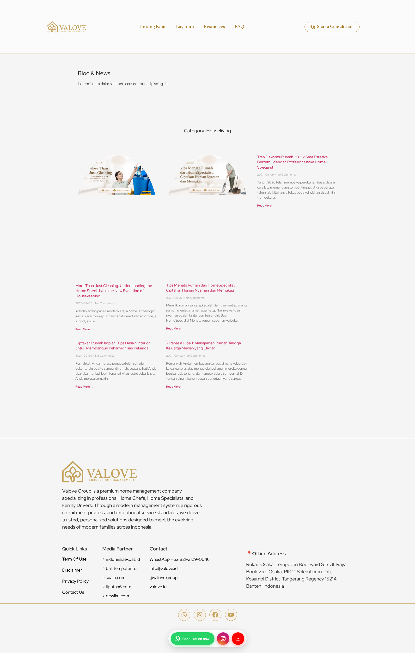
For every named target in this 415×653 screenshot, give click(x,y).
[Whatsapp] (184, 615)
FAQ (239, 26)
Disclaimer (72, 570)
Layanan (185, 26)
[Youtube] (231, 615)
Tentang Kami (151, 26)
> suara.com (113, 577)
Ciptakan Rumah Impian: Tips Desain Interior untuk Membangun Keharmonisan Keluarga (112, 346)
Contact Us (73, 592)
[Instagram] (200, 615)
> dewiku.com (115, 595)
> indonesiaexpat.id (121, 559)
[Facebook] (215, 615)
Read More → (84, 329)
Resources (214, 26)
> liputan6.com (116, 586)
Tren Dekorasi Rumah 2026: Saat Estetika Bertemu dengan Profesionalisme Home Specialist (292, 162)
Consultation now (196, 639)
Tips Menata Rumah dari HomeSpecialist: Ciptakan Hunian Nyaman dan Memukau (201, 288)
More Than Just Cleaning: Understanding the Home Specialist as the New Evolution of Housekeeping (113, 291)
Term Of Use (74, 559)
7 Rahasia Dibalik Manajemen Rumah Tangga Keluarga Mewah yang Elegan (203, 346)
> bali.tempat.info (119, 568)
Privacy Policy (75, 581)
